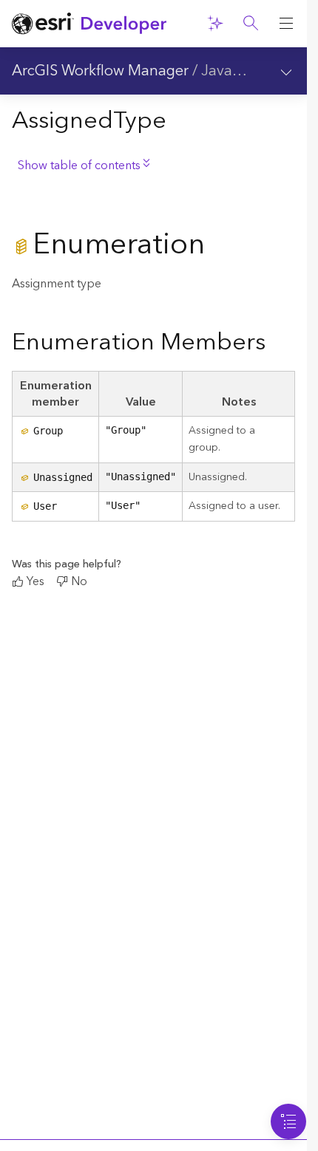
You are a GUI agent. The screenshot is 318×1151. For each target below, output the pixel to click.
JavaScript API (249, 70)
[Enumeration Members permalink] (277, 343)
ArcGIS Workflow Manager (100, 71)
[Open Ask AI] (215, 23)
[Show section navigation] (286, 71)
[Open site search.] (250, 23)
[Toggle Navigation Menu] (288, 1121)
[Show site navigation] (286, 23)
